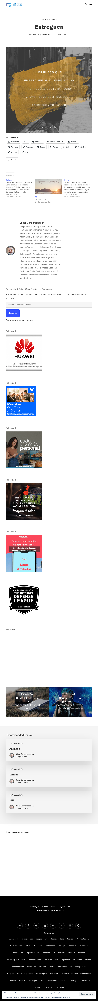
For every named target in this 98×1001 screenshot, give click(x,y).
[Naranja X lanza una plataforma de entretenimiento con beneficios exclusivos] (70, 702)
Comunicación (16, 946)
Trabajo (73, 981)
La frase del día (49, 19)
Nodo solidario (17, 967)
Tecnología (32, 981)
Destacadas (50, 946)
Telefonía (63, 981)
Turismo (36, 988)
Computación (83, 939)
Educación (83, 946)
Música (88, 960)
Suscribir (12, 313)
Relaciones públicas (78, 967)
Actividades (14, 939)
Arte (46, 939)
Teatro (22, 981)
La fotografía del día (16, 960)
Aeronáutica (27, 939)
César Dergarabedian (40, 34)
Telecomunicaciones (48, 981)
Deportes (38, 946)
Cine (62, 939)
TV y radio (47, 988)
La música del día (51, 960)
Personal (42, 967)
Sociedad (54, 974)
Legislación (65, 960)
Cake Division (58, 910)
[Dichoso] (20, 188)
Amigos (39, 939)
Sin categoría (41, 974)
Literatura (77, 960)
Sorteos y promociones (81, 974)
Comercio (71, 939)
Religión (10, 974)
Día (36, 197)
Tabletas (12, 981)
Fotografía (47, 953)
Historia (71, 953)
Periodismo (31, 967)
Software (64, 974)
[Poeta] (79, 188)
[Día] (48, 186)
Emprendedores (32, 953)
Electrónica (18, 953)
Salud (19, 974)
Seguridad (28, 974)
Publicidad (62, 967)
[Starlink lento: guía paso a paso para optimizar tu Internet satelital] (27, 702)
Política (52, 967)
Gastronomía (59, 953)
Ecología (61, 946)
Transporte (85, 981)
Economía (72, 946)
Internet (81, 953)
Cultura (28, 946)
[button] (91, 4)
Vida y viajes (59, 988)
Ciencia (54, 939)
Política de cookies (63, 997)
